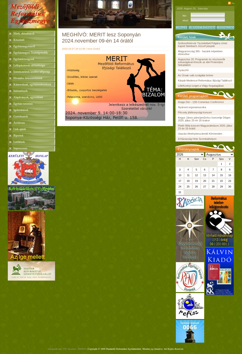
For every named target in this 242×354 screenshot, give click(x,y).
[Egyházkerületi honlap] (28, 184)
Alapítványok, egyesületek (28, 97)
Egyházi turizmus (23, 103)
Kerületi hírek (187, 37)
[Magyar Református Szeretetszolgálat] (31, 279)
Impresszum (20, 148)
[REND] (190, 291)
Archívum (19, 122)
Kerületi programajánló (193, 96)
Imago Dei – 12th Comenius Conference (201, 102)
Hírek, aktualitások (24, 33)
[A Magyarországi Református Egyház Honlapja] (190, 260)
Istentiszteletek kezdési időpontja (31, 71)
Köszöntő (18, 40)
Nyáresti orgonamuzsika (192, 107)
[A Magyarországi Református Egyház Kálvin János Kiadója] (219, 294)
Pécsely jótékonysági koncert (195, 112)
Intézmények (20, 91)
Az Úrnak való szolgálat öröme (195, 75)
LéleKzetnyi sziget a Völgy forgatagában (201, 85)
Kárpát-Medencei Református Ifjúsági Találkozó (205, 80)
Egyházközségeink (23, 59)
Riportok (18, 135)
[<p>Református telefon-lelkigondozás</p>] (219, 245)
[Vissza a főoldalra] (32, 15)
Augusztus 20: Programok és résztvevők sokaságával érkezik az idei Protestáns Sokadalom (201, 62)
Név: (184, 15)
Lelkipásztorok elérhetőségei (29, 65)
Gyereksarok (20, 116)
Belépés (181, 27)
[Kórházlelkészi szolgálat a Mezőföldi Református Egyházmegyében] (31, 209)
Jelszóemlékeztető (202, 27)
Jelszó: (185, 20)
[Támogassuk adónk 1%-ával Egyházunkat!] (190, 341)
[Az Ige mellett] (26, 259)
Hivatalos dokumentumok (27, 78)
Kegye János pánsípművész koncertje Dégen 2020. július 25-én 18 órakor (204, 119)
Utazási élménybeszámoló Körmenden (200, 133)
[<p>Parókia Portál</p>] (190, 208)
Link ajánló (19, 129)
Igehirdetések (20, 110)
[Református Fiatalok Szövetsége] (190, 318)
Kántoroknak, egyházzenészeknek (32, 84)
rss (233, 3)
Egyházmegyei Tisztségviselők (30, 52)
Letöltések (19, 142)
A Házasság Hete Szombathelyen (197, 138)
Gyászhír (183, 70)
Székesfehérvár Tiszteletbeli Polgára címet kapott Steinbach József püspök (202, 44)
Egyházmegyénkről (24, 46)
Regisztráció (225, 27)
